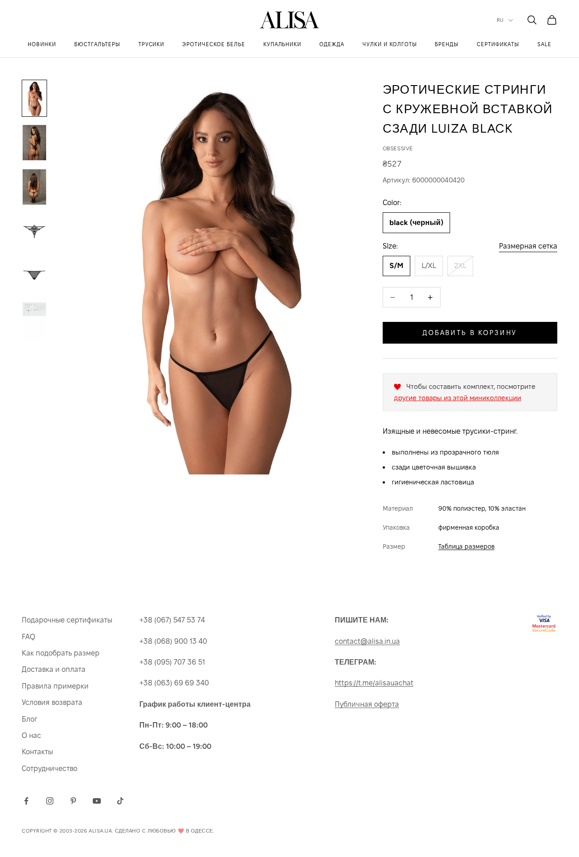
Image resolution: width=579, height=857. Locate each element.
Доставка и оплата (53, 669)
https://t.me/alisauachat (374, 683)
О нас (31, 735)
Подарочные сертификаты (67, 620)
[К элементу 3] (34, 187)
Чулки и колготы (389, 44)
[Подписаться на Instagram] (49, 800)
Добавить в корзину (469, 332)
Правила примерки (55, 686)
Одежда (331, 44)
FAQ (28, 637)
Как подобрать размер (61, 653)
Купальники (282, 44)
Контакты (37, 752)
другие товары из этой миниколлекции (457, 398)
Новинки (42, 44)
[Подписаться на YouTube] (96, 800)
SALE (544, 44)
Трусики (151, 44)
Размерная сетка (528, 246)
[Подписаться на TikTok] (120, 800)
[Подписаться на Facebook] (26, 800)
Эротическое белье (213, 44)
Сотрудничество (49, 768)
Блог (29, 719)
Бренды (447, 44)
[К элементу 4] (34, 231)
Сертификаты (498, 44)
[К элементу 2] (34, 142)
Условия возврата (52, 702)
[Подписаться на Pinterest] (73, 800)
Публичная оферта (367, 704)
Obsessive (398, 148)
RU (500, 20)
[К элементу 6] (34, 322)
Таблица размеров (466, 546)
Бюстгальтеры (97, 44)
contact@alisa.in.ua (367, 641)
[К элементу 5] (34, 275)
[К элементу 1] (34, 98)
